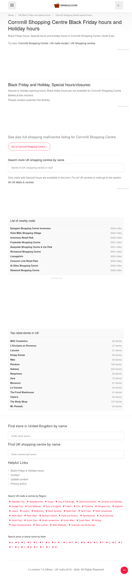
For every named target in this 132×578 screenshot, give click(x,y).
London (26, 510)
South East (17, 520)
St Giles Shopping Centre (24, 265)
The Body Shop (18, 401)
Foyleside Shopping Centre (25, 242)
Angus (50, 501)
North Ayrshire (54, 510)
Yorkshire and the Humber (83, 524)
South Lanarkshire (50, 520)
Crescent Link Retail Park (24, 260)
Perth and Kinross (69, 515)
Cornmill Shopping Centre (33, 43)
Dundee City (17, 506)
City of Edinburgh (66, 501)
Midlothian (38, 510)
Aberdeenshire (36, 501)
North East (71, 510)
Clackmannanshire (87, 501)
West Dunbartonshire (21, 524)
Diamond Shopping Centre (24, 270)
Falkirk (68, 506)
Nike (12, 359)
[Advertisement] (68, 63)
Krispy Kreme (17, 355)
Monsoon (15, 382)
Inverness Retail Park (21, 237)
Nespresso (16, 373)
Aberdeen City (18, 501)
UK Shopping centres (83, 43)
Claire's (14, 396)
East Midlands (34, 506)
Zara (12, 378)
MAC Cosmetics (19, 341)
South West (68, 520)
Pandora (14, 364)
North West (17, 515)
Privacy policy (19, 483)
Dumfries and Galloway (111, 501)
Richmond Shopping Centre (25, 251)
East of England (53, 506)
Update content (19, 479)
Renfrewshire (89, 515)
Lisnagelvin (16, 256)
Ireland (15, 510)
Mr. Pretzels (16, 406)
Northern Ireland (49, 515)
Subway (14, 368)
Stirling (98, 520)
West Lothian (42, 524)
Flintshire (89, 506)
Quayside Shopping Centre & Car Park (31, 246)
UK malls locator (59, 43)
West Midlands (59, 524)
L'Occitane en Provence (23, 345)
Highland (119, 506)
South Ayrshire (106, 515)
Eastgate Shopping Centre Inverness (30, 228)
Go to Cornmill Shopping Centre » (29, 146)
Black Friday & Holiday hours (27, 470)
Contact (15, 475)
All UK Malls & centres (21, 182)
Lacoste (14, 350)
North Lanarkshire (103, 510)
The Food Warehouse (22, 392)
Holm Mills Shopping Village (25, 233)
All (56, 547)
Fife (78, 506)
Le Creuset (16, 387)
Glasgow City (104, 506)
